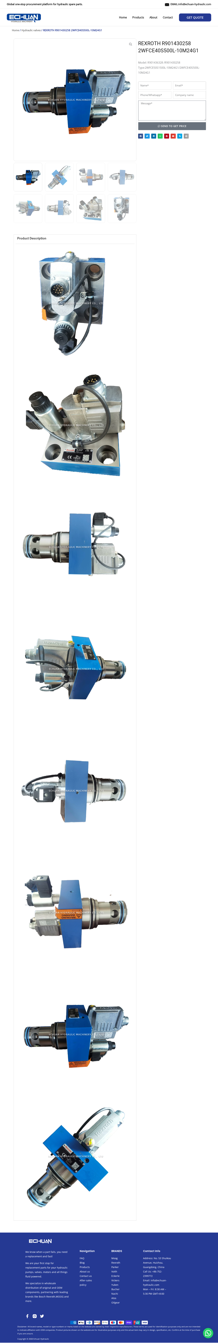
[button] (195, 17)
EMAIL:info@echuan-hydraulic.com (190, 4)
